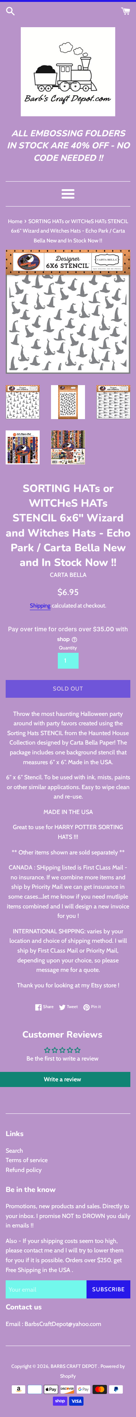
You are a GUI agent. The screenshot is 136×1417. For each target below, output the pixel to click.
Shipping (40, 605)
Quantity (68, 648)
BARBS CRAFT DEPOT (74, 1366)
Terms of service (27, 1160)
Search (14, 1150)
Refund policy (24, 1169)
